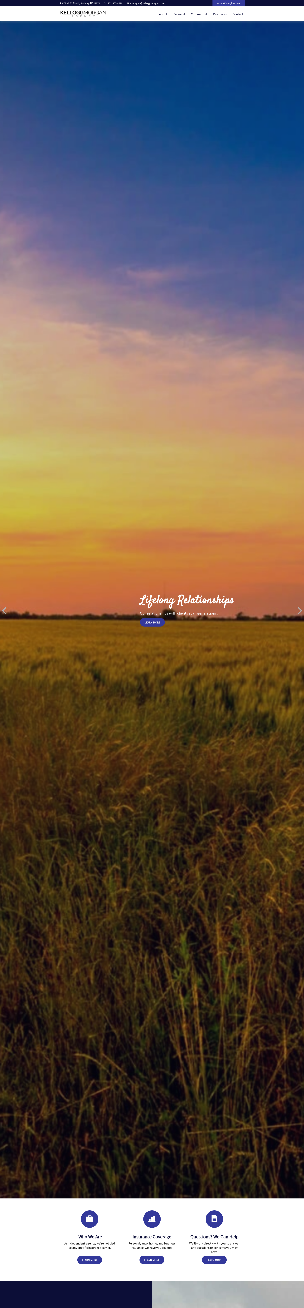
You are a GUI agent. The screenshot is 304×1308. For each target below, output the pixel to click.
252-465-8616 (115, 3)
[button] (163, 13)
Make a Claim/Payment (228, 3)
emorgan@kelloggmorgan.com (147, 3)
